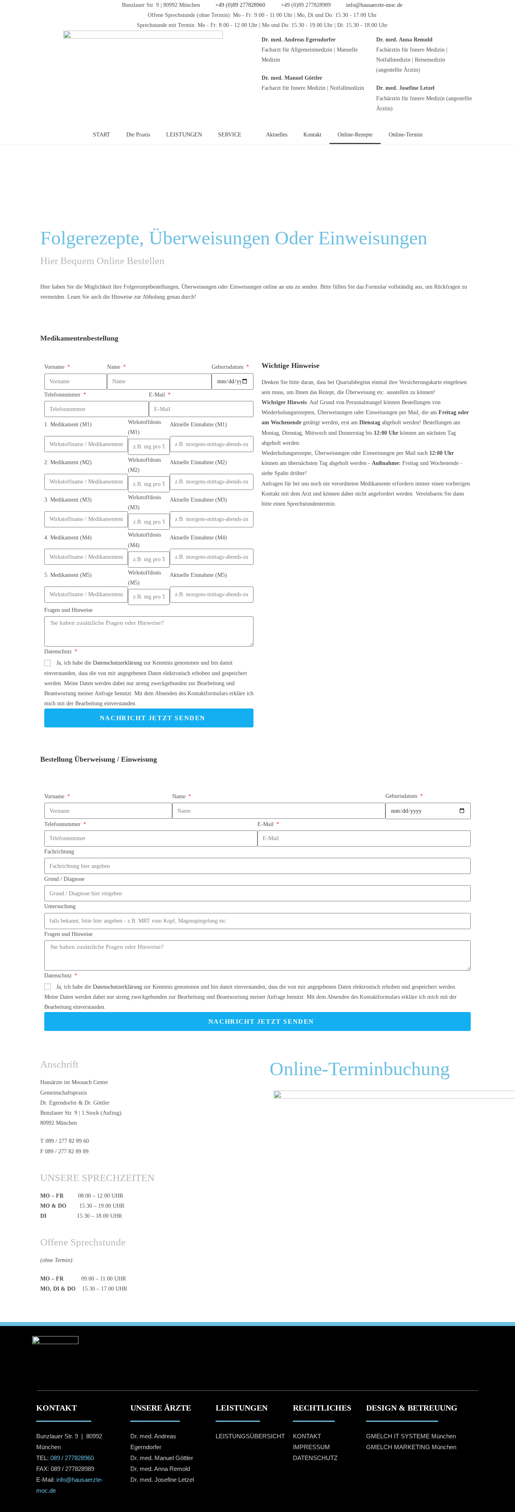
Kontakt (312, 135)
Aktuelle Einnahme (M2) (198, 462)
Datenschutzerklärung (117, 663)
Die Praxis (138, 135)
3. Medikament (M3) (68, 500)
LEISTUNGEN (184, 135)
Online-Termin (405, 135)
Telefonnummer (63, 395)
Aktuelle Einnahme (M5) (198, 575)
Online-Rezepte (355, 135)
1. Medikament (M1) (68, 424)
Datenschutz (58, 652)
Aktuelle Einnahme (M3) (198, 500)
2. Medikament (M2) (68, 462)
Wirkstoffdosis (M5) (144, 578)
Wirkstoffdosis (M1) (144, 427)
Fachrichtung (59, 852)
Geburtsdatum (228, 367)
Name (114, 367)
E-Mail (158, 395)
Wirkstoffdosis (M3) (144, 502)
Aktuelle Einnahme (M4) (198, 538)
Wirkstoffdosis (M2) (144, 465)
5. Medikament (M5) (68, 575)
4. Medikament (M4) (68, 538)
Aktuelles (276, 135)
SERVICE (229, 135)
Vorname (55, 367)
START (101, 135)
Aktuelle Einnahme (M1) (198, 424)
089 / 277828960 (72, 1457)
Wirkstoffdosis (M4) (144, 540)
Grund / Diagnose (64, 879)
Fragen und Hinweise (68, 610)
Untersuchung (60, 906)
